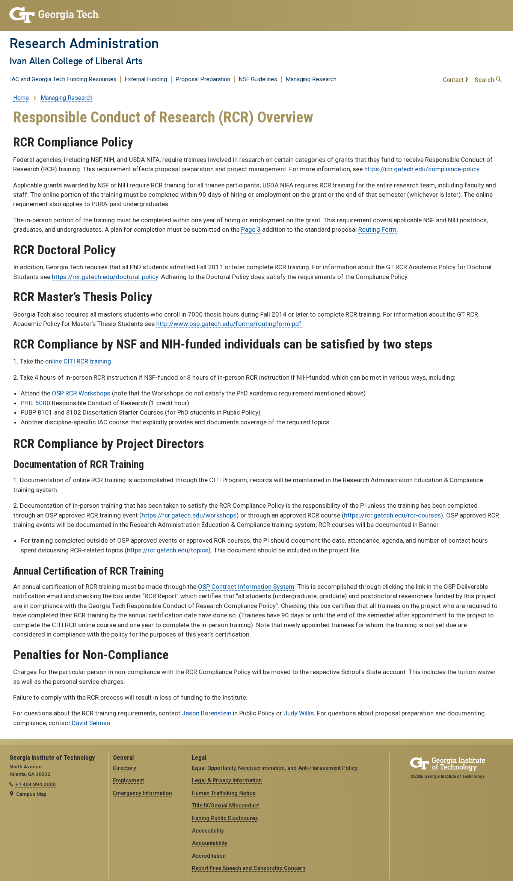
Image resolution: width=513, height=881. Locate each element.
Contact (454, 79)
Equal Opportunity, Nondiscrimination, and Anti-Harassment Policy (275, 768)
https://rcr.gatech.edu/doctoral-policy (105, 277)
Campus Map (31, 794)
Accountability (209, 843)
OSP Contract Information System (246, 586)
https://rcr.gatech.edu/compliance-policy (421, 169)
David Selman (91, 723)
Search (485, 79)
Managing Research (66, 97)
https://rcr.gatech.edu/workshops (189, 515)
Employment (128, 780)
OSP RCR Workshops (81, 393)
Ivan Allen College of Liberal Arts (76, 60)
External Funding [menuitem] (146, 79)
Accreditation (209, 856)
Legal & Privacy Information (227, 780)
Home (21, 97)
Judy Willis (299, 713)
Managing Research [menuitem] (310, 79)
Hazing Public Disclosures (225, 818)
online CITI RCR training (78, 361)
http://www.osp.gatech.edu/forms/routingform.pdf (229, 323)
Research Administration (84, 43)
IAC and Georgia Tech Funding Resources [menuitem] (63, 79)
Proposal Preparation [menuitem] (202, 79)
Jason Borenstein (206, 713)
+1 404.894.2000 (35, 784)
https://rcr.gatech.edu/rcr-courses (392, 515)
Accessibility (208, 831)
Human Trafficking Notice (223, 793)
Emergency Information (142, 793)
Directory (124, 768)
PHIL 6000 (35, 403)
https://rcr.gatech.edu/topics (167, 550)
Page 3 (251, 229)
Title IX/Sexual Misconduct (225, 806)
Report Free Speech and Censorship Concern (248, 868)
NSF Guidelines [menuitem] (257, 79)
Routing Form (377, 229)
